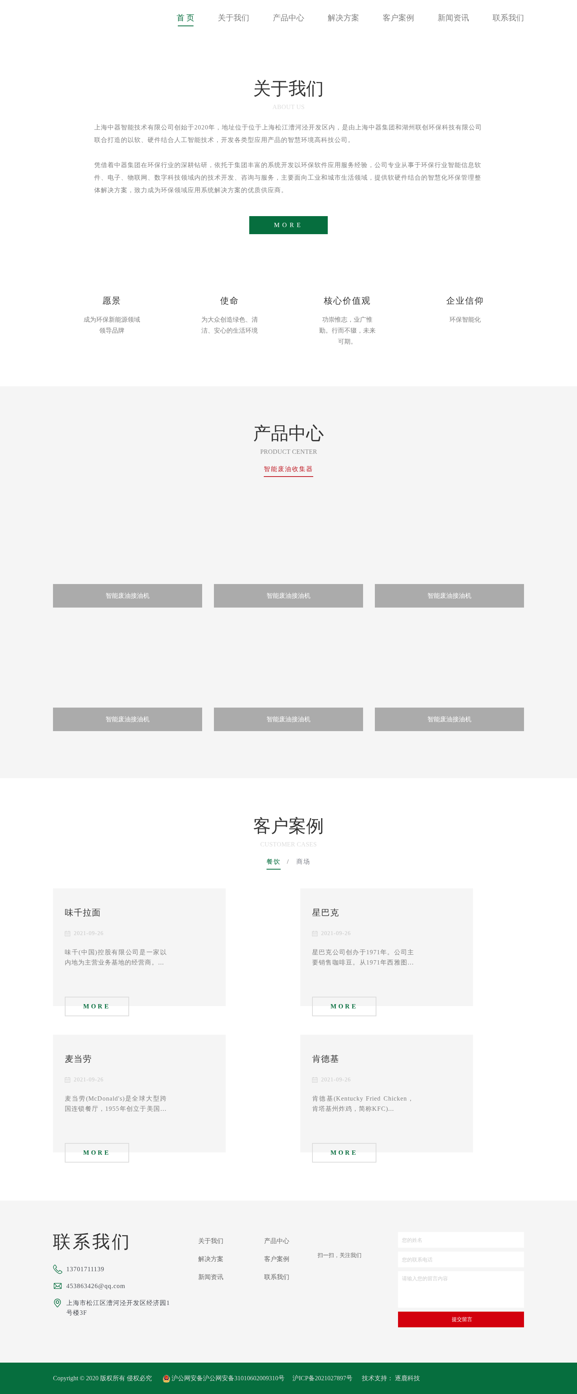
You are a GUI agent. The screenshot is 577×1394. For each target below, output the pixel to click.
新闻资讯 (453, 17)
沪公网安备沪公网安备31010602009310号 (228, 1378)
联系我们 (508, 17)
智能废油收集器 (288, 469)
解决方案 (343, 17)
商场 (303, 862)
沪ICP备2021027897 (319, 1378)
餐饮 (274, 862)
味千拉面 (83, 912)
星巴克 (325, 912)
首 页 (185, 17)
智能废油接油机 (128, 595)
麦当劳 (78, 1059)
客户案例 (398, 17)
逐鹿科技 (407, 1378)
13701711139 (85, 1269)
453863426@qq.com (95, 1286)
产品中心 (288, 17)
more (288, 225)
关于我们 (233, 17)
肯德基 (325, 1059)
